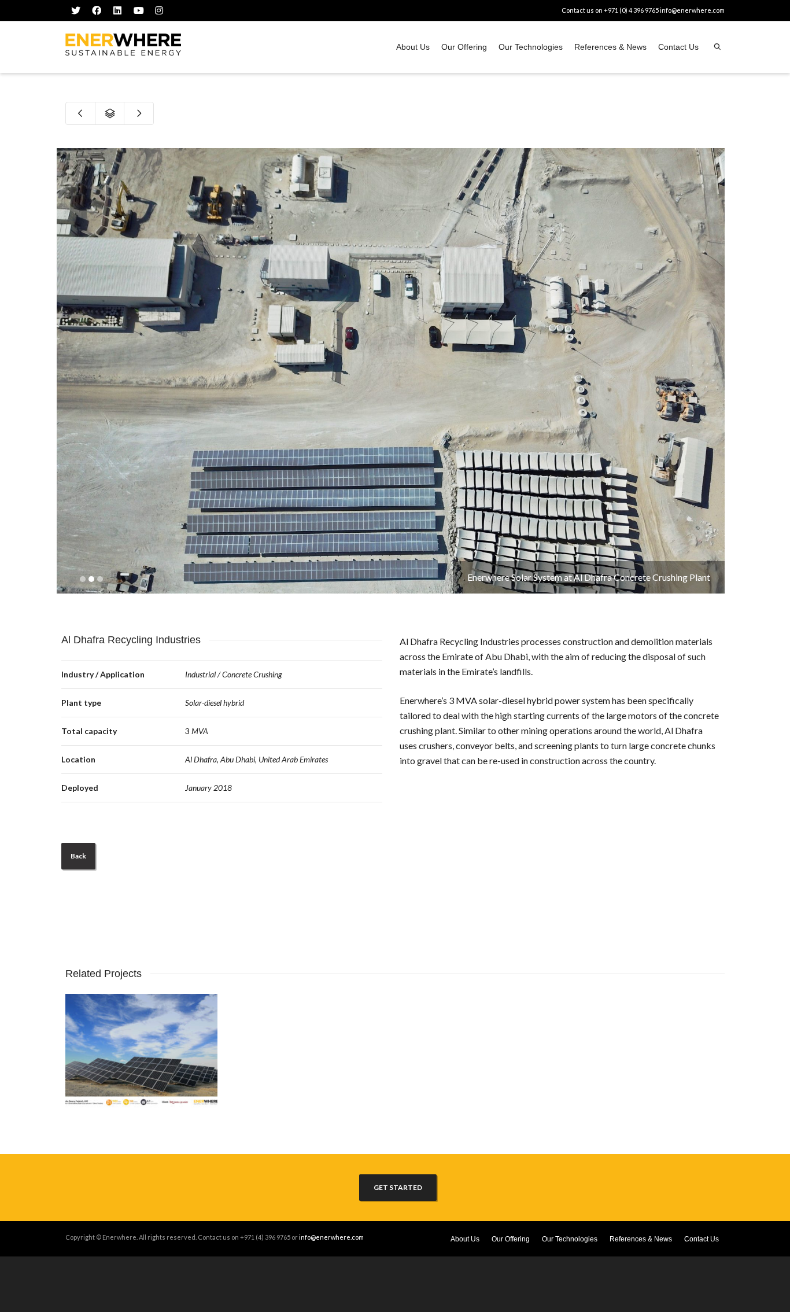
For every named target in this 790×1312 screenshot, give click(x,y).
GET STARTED (398, 1187)
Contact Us (678, 46)
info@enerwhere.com (692, 10)
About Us (413, 46)
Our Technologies (531, 46)
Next (714, 371)
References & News (610, 46)
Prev (67, 371)
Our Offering (464, 46)
